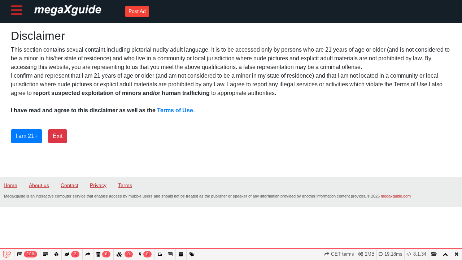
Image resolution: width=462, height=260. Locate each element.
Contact (69, 185)
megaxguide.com (396, 196)
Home (10, 185)
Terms (125, 185)
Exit (57, 136)
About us (39, 185)
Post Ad (137, 11)
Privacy (98, 185)
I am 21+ (27, 136)
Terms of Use (175, 110)
